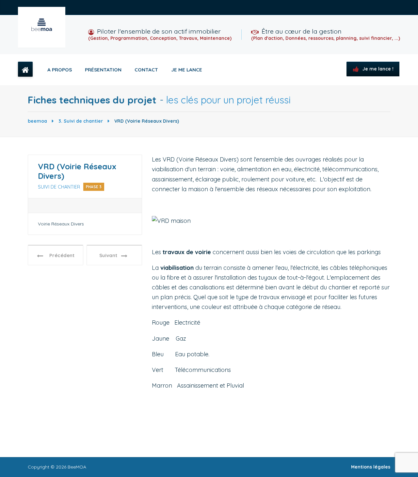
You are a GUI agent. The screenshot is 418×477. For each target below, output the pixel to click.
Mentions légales (370, 467)
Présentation (103, 70)
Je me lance (186, 70)
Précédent (59, 255)
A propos (59, 70)
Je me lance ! (377, 69)
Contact (146, 70)
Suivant (110, 255)
